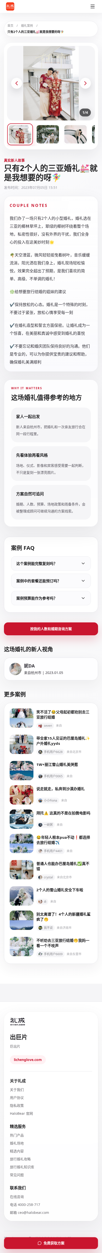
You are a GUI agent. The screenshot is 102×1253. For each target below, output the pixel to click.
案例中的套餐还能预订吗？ (38, 580)
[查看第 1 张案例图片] (20, 134)
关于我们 (17, 1089)
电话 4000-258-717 (25, 1204)
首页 (10, 26)
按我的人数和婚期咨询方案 (51, 628)
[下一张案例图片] (85, 83)
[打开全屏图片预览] (51, 83)
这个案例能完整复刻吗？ (36, 563)
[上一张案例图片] (16, 83)
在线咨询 (17, 1196)
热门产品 (17, 1135)
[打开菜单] (92, 6)
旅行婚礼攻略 (20, 1159)
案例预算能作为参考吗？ (36, 598)
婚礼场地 (17, 1143)
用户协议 (17, 1097)
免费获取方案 (54, 1243)
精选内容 (17, 1151)
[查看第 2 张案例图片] (48, 134)
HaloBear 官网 (21, 1113)
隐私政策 (17, 1105)
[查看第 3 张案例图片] (75, 134)
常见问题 (17, 1174)
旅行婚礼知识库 (22, 1167)
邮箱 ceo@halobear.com (29, 1212)
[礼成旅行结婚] (16, 6)
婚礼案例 (27, 26)
